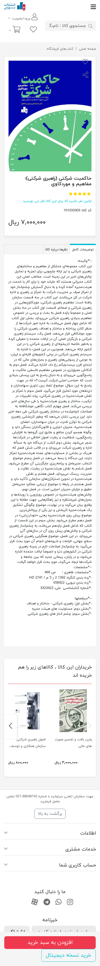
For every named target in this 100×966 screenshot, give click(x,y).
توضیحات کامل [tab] (83, 249)
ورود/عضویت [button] (21, 18)
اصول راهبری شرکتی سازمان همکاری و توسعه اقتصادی (28, 746)
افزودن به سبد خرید (50, 942)
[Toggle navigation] (60, 7)
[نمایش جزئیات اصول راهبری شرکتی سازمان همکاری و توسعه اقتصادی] (27, 711)
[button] (85, 75)
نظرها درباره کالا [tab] (56, 249)
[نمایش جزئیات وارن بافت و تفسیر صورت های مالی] (73, 711)
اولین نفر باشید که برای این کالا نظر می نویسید (57, 201)
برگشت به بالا (50, 814)
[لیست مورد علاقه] (33, 30)
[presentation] (89, 727)
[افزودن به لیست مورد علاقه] (85, 62)
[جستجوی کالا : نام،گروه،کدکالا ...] (90, 26)
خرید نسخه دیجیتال (68, 955)
